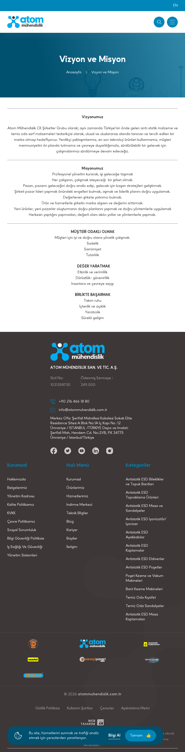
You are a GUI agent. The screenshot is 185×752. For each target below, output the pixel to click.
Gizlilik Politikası (47, 708)
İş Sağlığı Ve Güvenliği (24, 547)
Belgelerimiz (17, 488)
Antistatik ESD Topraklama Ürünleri (142, 495)
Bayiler (71, 538)
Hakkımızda (16, 479)
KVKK (11, 513)
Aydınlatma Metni (135, 708)
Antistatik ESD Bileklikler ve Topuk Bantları (145, 482)
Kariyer (72, 530)
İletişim (71, 547)
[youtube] (53, 450)
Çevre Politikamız (21, 522)
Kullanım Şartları (80, 708)
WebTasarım (88, 722)
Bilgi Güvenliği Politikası (25, 538)
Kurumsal (73, 479)
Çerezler (107, 708)
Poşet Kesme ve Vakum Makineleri (144, 578)
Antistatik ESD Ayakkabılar (137, 535)
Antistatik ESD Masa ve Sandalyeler (144, 508)
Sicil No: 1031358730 (60, 381)
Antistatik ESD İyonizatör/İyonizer (146, 521)
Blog (70, 522)
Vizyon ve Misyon (105, 72)
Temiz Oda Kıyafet (141, 598)
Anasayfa (73, 72)
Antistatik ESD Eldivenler (145, 559)
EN (175, 5)
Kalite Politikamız (20, 505)
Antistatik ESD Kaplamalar (137, 548)
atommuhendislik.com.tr (99, 694)
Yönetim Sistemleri (22, 555)
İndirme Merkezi (79, 505)
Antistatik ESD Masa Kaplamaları (142, 617)
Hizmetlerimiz (77, 496)
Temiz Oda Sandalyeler (145, 606)
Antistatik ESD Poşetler (144, 567)
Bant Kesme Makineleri (144, 589)
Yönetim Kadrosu (20, 496)
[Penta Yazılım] (101, 722)
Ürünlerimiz (75, 488)
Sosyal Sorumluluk (21, 530)
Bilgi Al (114, 736)
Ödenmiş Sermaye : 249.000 (97, 381)
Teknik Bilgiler (77, 513)
